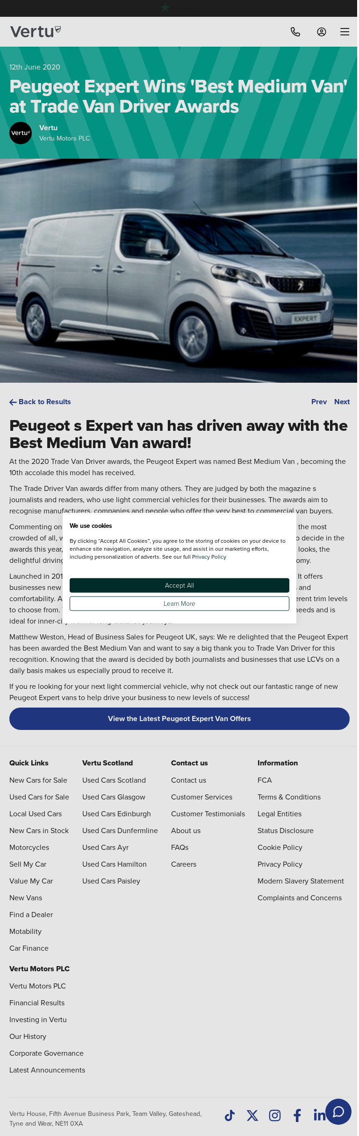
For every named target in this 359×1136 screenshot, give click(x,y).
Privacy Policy (209, 556)
